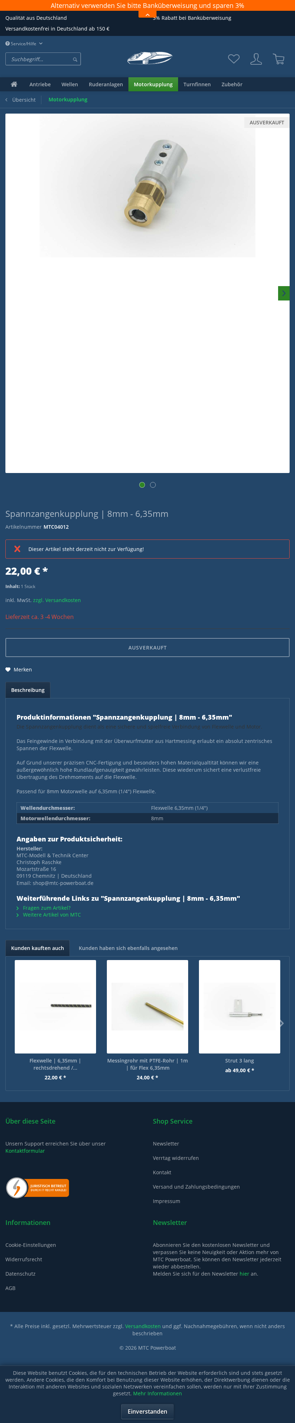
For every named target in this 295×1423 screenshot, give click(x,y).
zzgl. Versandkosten (57, 608)
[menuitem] (59, 67)
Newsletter (166, 1152)
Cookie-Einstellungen (30, 1253)
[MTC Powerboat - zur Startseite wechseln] (147, 67)
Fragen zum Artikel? (46, 916)
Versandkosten (143, 1334)
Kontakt (162, 1181)
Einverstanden (147, 1411)
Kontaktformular (25, 1159)
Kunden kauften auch (37, 956)
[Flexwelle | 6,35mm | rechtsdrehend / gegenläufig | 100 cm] (55, 1015)
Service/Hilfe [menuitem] (23, 52)
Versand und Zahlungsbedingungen (196, 1195)
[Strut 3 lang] (239, 1015)
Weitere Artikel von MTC (51, 923)
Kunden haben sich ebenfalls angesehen (128, 956)
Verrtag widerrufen (176, 1166)
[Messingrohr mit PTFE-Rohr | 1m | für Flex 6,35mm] (147, 1015)
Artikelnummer (23, 535)
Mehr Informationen (157, 1393)
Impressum (166, 1209)
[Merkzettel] (234, 67)
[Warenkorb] (278, 67)
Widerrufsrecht (23, 1267)
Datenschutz (20, 1282)
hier (244, 1282)
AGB (10, 1296)
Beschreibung (28, 698)
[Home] (14, 93)
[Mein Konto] (256, 67)
